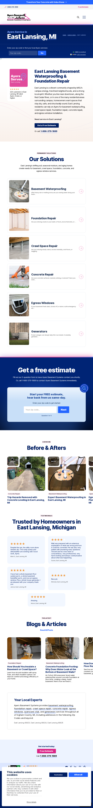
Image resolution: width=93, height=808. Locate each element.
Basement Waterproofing (46, 191)
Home (64, 35)
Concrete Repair (46, 277)
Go (42, 53)
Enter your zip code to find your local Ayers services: (27, 48)
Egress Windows (46, 305)
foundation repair (23, 708)
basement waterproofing (60, 705)
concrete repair (60, 708)
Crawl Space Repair (46, 248)
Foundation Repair (46, 220)
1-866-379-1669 (12, 7)
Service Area (72, 35)
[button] (26, 474)
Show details (31, 802)
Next (63, 409)
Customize (58, 775)
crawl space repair (42, 708)
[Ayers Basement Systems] (19, 17)
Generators (46, 334)
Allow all (78, 775)
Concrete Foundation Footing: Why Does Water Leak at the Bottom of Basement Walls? (62, 659)
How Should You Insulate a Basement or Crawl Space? (24, 659)
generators (50, 712)
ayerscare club (31, 712)
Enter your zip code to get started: (46, 403)
